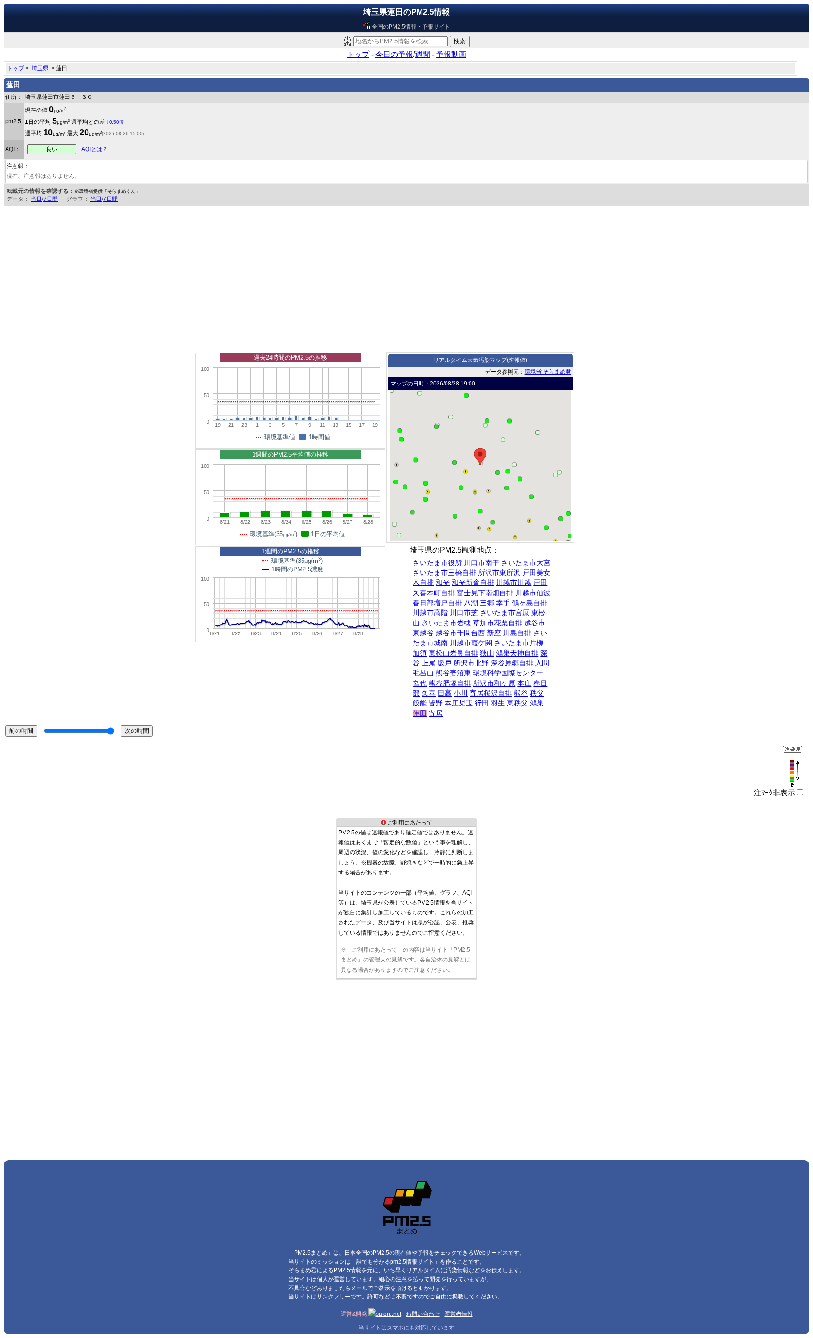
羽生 (498, 703)
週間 (422, 54)
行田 (482, 703)
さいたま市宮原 (504, 613)
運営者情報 (459, 1314)
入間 (542, 663)
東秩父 (517, 703)
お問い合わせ (423, 1314)
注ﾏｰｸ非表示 (774, 793)
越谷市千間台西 (460, 633)
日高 (445, 693)
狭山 (487, 653)
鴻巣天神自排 (517, 653)
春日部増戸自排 (437, 603)
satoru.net (388, 1314)
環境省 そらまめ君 (548, 372)
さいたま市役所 (437, 563)
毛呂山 (423, 673)
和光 (443, 582)
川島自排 (517, 633)
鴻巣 (537, 703)
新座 (494, 633)
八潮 (471, 603)
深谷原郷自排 (512, 663)
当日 (36, 199)
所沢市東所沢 (499, 573)
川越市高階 (430, 613)
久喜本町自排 (434, 593)
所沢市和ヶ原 (494, 683)
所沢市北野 (471, 663)
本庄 (524, 683)
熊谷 (521, 693)
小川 (461, 693)
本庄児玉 (459, 703)
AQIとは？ (94, 149)
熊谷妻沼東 (453, 673)
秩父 (537, 693)
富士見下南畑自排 (485, 593)
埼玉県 (40, 68)
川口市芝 (464, 613)
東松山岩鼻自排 (453, 653)
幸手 (503, 603)
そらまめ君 (302, 1270)
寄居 (436, 713)
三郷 (487, 603)
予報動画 (451, 54)
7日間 (50, 199)
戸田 (540, 582)
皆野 (436, 703)
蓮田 (420, 713)
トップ (358, 54)
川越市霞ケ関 (471, 643)
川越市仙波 (532, 593)
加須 (420, 653)
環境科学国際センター (508, 673)
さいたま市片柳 (518, 643)
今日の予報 (394, 54)
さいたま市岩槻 (446, 623)
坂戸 (445, 663)
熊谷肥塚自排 (450, 683)
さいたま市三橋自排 (444, 573)
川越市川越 (513, 582)
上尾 (429, 663)
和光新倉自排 (473, 582)
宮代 (420, 683)
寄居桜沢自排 (491, 693)
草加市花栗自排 (497, 623)
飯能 (420, 703)
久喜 (429, 693)
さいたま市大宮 (525, 563)
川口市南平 (481, 563)
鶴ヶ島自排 (529, 603)
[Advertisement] (406, 277)
